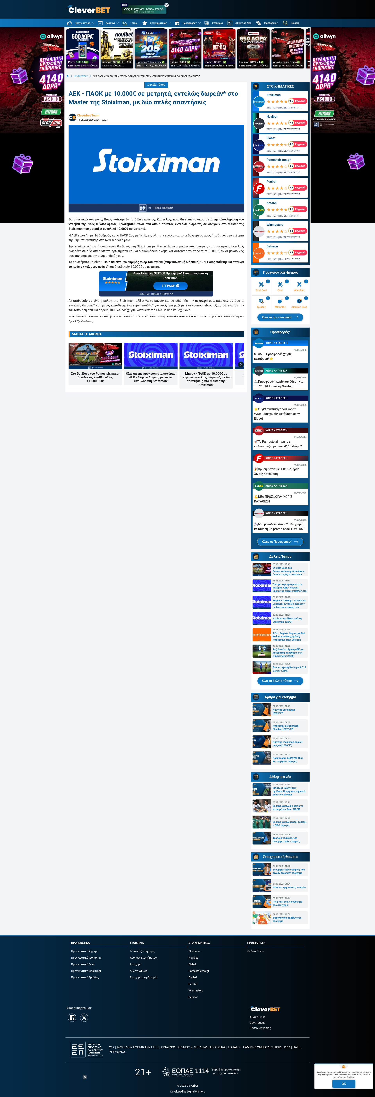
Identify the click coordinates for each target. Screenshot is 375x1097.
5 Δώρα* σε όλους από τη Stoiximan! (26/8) (287, 620)
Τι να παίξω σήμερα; (142, 951)
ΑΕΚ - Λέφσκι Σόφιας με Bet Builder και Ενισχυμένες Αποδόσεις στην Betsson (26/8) (289, 636)
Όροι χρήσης (257, 1022)
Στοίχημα (135, 964)
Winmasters (275, 225)
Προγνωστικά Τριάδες (85, 977)
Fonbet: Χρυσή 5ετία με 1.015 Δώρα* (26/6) (289, 669)
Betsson (272, 246)
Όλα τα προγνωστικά (277, 317)
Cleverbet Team (88, 115)
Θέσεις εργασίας (260, 1028)
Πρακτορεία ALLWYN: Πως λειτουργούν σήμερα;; (288, 760)
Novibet (272, 116)
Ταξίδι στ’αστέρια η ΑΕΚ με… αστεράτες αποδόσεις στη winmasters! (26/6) (289, 652)
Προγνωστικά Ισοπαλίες (86, 957)
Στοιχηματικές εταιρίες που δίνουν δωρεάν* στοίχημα (289, 871)
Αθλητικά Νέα (138, 971)
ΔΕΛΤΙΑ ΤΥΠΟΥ (81, 76)
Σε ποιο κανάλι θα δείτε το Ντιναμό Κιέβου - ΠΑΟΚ (288, 807)
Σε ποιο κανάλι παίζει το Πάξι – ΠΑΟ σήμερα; (289, 823)
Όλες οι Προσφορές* (277, 542)
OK (344, 1084)
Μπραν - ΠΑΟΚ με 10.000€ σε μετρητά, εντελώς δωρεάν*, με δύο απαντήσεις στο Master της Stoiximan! (206, 379)
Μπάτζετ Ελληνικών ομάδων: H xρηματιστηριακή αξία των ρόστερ (289, 791)
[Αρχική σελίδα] (67, 76)
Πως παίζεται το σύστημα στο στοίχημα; (287, 903)
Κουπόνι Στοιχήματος (143, 957)
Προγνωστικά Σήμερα (84, 951)
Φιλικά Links (257, 1017)
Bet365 (272, 203)
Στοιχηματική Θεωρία (143, 977)
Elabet (271, 138)
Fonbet (271, 181)
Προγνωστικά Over (83, 964)
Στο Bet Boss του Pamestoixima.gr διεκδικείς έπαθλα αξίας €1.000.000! (95, 377)
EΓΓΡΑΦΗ (169, 286)
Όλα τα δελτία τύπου (277, 681)
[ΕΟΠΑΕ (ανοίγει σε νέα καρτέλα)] (201, 1072)
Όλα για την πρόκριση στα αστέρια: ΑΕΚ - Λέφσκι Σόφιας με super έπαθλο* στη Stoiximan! (151, 377)
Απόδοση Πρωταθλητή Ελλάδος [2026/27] (285, 727)
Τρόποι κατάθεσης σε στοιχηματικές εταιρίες (286, 839)
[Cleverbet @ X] (84, 1018)
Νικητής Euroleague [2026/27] (284, 711)
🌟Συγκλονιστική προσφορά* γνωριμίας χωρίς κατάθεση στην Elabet (277, 413)
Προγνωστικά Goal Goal (86, 971)
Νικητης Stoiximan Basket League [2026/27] (287, 744)
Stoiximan (274, 95)
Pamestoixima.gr (279, 160)
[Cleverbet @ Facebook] (72, 1018)
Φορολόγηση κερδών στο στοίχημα (287, 919)
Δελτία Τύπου (156, 84)
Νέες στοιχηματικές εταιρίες (289, 887)
